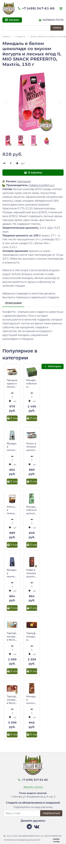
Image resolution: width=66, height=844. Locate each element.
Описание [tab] (13, 303)
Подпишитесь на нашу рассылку (33, 807)
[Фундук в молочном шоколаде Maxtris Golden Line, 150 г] (12, 435)
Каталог (6, 36)
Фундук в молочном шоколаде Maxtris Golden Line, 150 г (12, 447)
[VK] (36, 827)
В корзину (35, 172)
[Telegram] (29, 827)
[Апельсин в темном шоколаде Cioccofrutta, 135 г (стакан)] (12, 498)
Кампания (24, 181)
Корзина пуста (53, 20)
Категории (54, 366)
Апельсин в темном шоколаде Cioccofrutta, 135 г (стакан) (12, 510)
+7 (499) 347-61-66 (38, 8)
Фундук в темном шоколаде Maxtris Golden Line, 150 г (12, 573)
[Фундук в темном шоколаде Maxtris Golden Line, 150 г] (12, 561)
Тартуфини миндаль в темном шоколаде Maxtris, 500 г (31, 637)
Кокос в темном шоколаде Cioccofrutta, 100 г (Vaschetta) (31, 447)
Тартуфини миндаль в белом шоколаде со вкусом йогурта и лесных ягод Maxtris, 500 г (12, 700)
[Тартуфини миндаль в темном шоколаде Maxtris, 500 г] (31, 625)
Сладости (20, 36)
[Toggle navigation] (61, 8)
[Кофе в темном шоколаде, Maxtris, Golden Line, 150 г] (31, 561)
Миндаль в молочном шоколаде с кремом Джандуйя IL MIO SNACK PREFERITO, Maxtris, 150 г (31, 700)
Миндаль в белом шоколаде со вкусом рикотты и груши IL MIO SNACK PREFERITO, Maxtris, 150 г (31, 510)
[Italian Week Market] (8, 8)
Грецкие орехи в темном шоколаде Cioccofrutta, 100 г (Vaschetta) (12, 384)
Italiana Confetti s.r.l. (42, 185)
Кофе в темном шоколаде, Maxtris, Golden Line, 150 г (31, 573)
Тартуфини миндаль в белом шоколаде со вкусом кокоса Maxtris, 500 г (12, 637)
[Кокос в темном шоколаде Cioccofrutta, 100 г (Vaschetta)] (31, 435)
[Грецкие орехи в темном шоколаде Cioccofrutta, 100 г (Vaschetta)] (12, 372)
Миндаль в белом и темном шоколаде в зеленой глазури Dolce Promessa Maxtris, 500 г (31, 384)
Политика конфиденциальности (22, 840)
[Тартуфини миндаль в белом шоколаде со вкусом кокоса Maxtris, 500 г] (12, 625)
